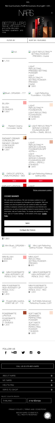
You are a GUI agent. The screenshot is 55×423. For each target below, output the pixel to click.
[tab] (27, 375)
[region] (27, 211)
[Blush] (14, 93)
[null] (14, 52)
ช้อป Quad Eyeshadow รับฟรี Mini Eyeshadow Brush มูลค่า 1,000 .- (28, 5)
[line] (38, 353)
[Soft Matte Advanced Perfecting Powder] (41, 302)
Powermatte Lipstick (8, 319)
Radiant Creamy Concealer (10, 144)
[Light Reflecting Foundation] (41, 94)
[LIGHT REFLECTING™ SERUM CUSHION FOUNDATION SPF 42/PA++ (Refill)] (41, 129)
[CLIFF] (51, 312)
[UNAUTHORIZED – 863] (24, 185)
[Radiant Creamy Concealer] (14, 127)
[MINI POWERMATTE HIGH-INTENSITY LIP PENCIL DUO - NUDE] (14, 274)
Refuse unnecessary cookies (42, 190)
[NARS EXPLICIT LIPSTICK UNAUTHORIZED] (14, 174)
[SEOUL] (51, 142)
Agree (27, 223)
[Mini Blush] (14, 246)
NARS (5, 18)
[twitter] (23, 352)
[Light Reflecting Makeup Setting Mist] (41, 174)
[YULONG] (51, 104)
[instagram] (31, 352)
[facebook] (5, 353)
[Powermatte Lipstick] (14, 302)
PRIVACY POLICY (16, 409)
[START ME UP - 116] (24, 312)
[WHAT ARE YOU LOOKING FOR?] (45, 13)
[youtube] (14, 352)
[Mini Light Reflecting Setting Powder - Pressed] (41, 246)
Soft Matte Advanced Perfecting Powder (35, 325)
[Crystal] (51, 65)
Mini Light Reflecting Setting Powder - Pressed (38, 259)
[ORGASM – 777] (24, 102)
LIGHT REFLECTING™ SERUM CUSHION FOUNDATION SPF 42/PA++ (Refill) (37, 158)
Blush (5, 107)
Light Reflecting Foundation (38, 113)
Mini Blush (7, 256)
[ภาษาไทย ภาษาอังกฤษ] (39, 400)
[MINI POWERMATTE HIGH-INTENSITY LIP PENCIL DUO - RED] (41, 274)
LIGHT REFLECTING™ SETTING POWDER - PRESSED (38, 78)
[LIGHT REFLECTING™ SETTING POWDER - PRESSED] (41, 54)
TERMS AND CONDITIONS (35, 409)
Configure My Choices (27, 230)
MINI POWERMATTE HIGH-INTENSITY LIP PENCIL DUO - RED (38, 287)
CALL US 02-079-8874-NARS (27, 366)
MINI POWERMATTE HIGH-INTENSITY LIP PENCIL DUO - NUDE (11, 288)
